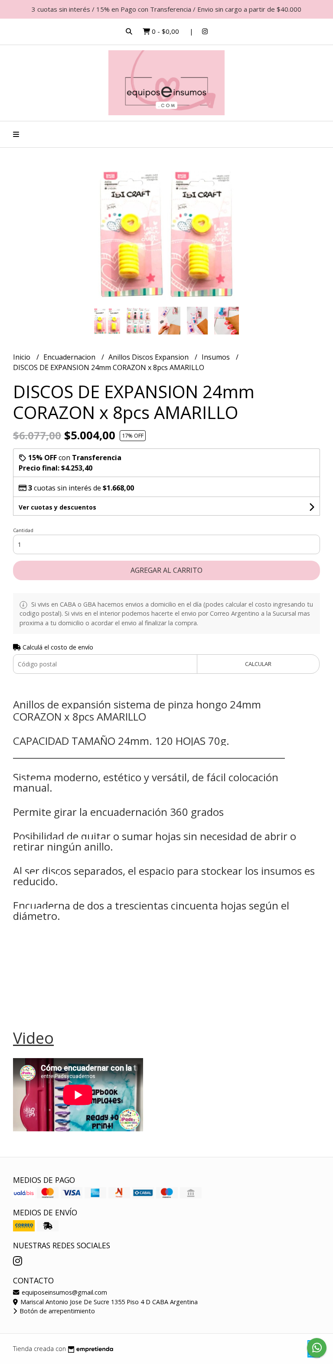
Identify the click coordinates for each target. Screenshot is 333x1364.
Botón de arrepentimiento (56, 1311)
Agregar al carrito (166, 570)
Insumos (217, 357)
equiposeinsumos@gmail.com (63, 1292)
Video (33, 1037)
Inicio (22, 357)
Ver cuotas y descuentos (57, 507)
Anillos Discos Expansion (149, 357)
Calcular (258, 664)
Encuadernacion (70, 357)
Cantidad (23, 530)
